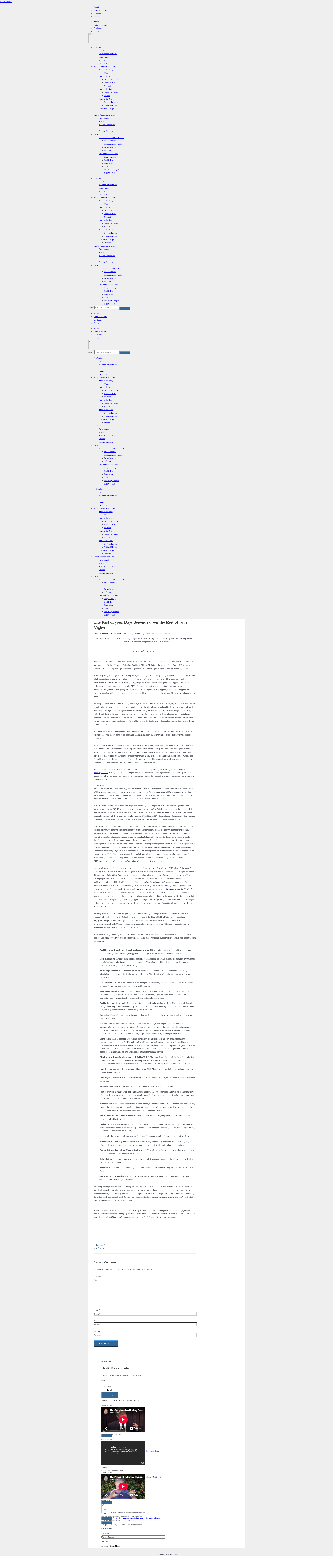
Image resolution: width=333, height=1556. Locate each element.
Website (97, 1331)
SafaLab (107, 150)
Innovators (108, 163)
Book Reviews (110, 140)
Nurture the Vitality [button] (107, 76)
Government (104, 118)
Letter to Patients (100, 10)
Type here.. (98, 1276)
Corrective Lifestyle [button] (107, 108)
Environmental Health (108, 53)
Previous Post (100, 1244)
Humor (107, 95)
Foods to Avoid (110, 82)
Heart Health (104, 57)
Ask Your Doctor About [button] (108, 153)
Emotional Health (111, 92)
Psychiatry (103, 63)
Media (101, 121)
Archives (105, 1546)
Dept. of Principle (111, 102)
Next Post (99, 1248)
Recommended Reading (114, 144)
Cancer (102, 50)
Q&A (106, 166)
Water (106, 73)
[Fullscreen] (106, 1501)
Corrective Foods (111, 79)
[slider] (136, 1496)
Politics (102, 127)
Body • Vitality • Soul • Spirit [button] (105, 66)
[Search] (124, 308)
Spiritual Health (110, 105)
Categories (105, 1533)
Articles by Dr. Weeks (119, 633)
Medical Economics (107, 124)
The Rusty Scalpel (111, 169)
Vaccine (102, 60)
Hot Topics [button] (98, 47)
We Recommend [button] (100, 134)
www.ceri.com (165, 889)
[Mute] (106, 1497)
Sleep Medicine (135, 633)
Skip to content (6, 1)
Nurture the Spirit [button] (106, 98)
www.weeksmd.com (145, 889)
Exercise (107, 111)
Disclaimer (98, 13)
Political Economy (106, 131)
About (96, 6)
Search (91, 307)
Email (109, 1386)
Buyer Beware (110, 147)
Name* (97, 1310)
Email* (97, 1321)
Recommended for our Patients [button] (111, 137)
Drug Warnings (110, 156)
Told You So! (109, 173)
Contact (97, 16)
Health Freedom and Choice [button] (105, 114)
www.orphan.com (101, 772)
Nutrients (107, 86)
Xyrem (145, 633)
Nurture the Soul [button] (105, 89)
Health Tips (108, 160)
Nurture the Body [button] (106, 69)
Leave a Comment (101, 633)
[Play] (106, 1435)
